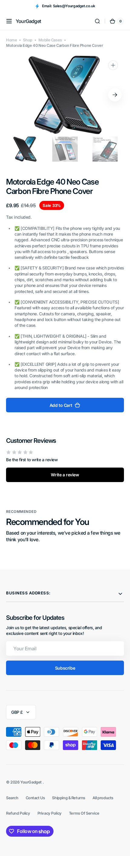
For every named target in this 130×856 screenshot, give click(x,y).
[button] (9, 21)
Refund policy (18, 813)
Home (11, 40)
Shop (27, 40)
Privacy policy (49, 813)
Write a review (65, 474)
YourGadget (31, 782)
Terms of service (84, 813)
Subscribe (65, 668)
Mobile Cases (50, 40)
